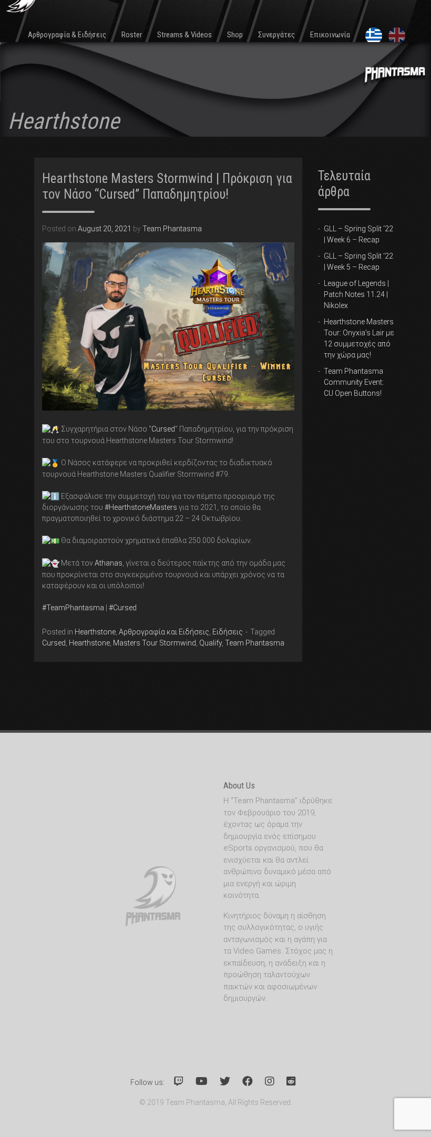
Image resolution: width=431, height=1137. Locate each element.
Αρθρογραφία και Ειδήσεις (164, 632)
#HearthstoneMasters (141, 507)
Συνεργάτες (276, 34)
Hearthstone (95, 632)
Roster (131, 34)
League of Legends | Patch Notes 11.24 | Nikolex (356, 294)
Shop (235, 34)
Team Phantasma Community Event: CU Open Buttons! (354, 382)
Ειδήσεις (227, 632)
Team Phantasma (172, 228)
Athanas (108, 563)
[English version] (397, 36)
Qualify (210, 643)
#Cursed (123, 607)
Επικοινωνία (330, 34)
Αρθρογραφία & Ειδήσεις (67, 34)
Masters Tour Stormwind (154, 643)
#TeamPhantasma (73, 607)
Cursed (163, 429)
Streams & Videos (184, 34)
